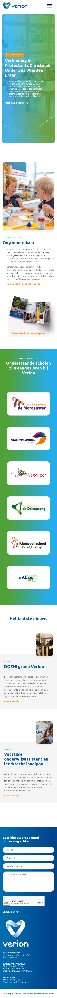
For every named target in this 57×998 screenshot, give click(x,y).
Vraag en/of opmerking (17, 874)
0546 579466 (18, 968)
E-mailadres (12, 858)
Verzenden (9, 912)
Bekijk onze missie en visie (22, 284)
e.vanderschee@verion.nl (21, 971)
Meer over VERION (15, 103)
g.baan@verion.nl (17, 982)
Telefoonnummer (15, 866)
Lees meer (9, 701)
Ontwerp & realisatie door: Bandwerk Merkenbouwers (28, 993)
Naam (9, 850)
